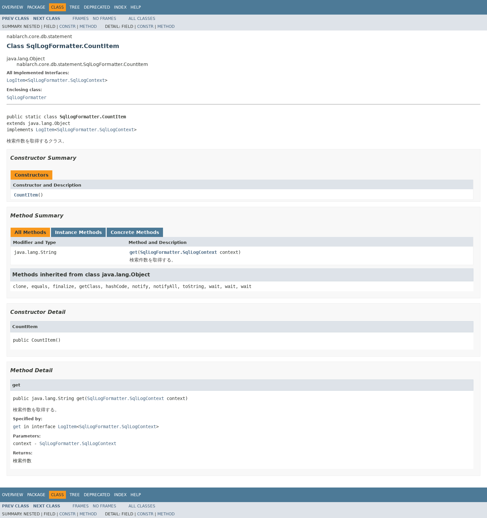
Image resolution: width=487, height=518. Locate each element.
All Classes (142, 18)
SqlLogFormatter (26, 97)
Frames (81, 18)
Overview (12, 7)
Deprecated (97, 7)
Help (136, 7)
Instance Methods (78, 232)
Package (36, 7)
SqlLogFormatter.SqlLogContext (66, 80)
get (133, 252)
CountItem (26, 195)
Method (88, 26)
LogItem (16, 80)
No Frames (104, 18)
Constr (67, 26)
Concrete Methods (135, 232)
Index (120, 7)
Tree (75, 7)
